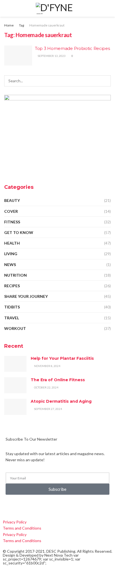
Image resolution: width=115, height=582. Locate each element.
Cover (11, 211)
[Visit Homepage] (57, 8)
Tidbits (12, 307)
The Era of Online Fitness (58, 379)
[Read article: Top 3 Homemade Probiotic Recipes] (18, 55)
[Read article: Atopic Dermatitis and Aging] (15, 407)
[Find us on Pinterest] (32, 506)
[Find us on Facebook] (4, 506)
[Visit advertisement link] (57, 135)
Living (10, 253)
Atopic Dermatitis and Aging (61, 401)
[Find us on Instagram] (23, 506)
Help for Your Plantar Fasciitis (62, 358)
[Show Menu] (6, 8)
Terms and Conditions (22, 528)
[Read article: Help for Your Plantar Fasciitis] (15, 364)
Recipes (12, 285)
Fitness (12, 221)
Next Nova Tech (58, 555)
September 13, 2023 (51, 55)
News (10, 264)
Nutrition (15, 275)
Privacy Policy (15, 522)
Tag (21, 25)
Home (9, 25)
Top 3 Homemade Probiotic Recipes (72, 48)
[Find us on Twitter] (14, 506)
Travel (11, 317)
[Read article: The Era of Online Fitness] (15, 385)
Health (12, 243)
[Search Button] (108, 8)
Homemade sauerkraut (46, 25)
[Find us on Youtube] (41, 506)
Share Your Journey (26, 296)
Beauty (12, 200)
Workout (15, 328)
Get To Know (18, 232)
